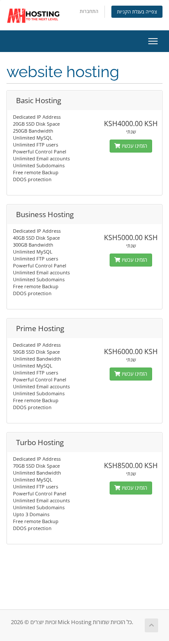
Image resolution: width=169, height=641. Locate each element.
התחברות (89, 11)
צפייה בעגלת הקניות (137, 11)
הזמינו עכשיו (133, 146)
